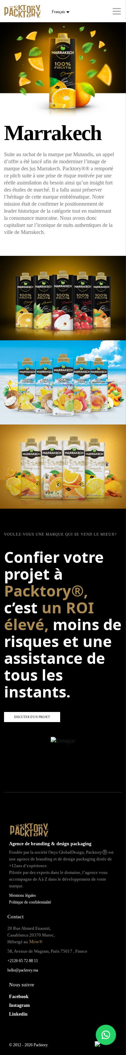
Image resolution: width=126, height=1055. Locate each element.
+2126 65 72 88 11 (22, 960)
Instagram (19, 1005)
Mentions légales (22, 895)
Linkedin (18, 1014)
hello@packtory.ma (22, 970)
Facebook (19, 996)
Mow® (35, 941)
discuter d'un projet (32, 717)
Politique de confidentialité (30, 902)
